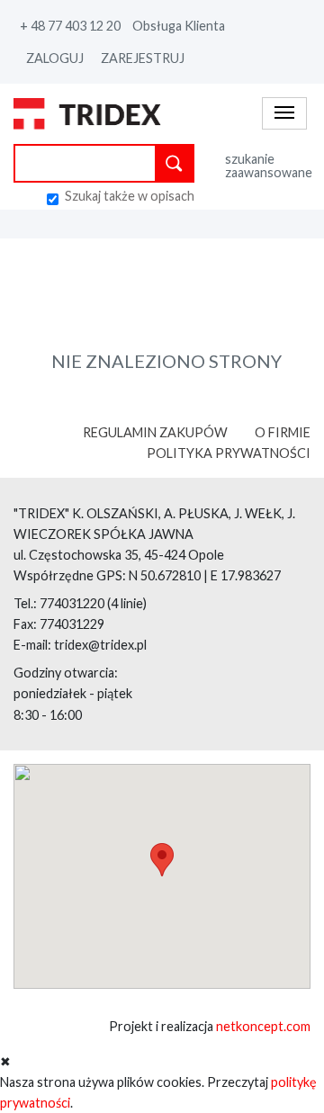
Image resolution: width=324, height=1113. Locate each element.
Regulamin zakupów (155, 432)
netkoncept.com (263, 1026)
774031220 (72, 603)
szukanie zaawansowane (267, 166)
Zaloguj (55, 58)
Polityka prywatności (228, 453)
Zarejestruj (142, 58)
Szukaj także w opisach (129, 196)
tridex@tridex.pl (100, 644)
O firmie (282, 432)
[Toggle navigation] (284, 112)
